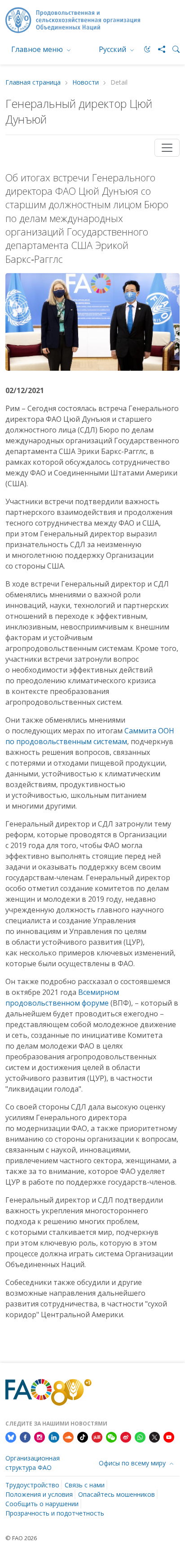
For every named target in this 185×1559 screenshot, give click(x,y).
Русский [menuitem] (113, 49)
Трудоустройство (32, 1485)
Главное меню (38, 49)
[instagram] (39, 1437)
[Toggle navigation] (167, 148)
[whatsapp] (140, 1437)
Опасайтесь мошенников (116, 1494)
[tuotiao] (97, 1437)
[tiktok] (82, 1437)
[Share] (158, 49)
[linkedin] (53, 1437)
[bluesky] (10, 1437)
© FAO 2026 (21, 1538)
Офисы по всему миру (133, 1463)
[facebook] (25, 1437)
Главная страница (33, 82)
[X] (154, 1437)
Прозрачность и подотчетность (54, 1513)
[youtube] (168, 1437)
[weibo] (125, 1437)
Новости (85, 82)
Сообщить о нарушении (42, 1503)
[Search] (172, 49)
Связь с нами (85, 1485)
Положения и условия (39, 1494)
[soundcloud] (68, 1437)
